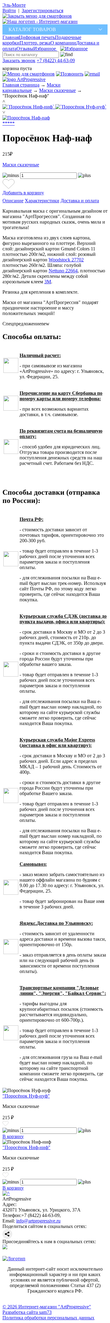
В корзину (13, 1136)
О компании (63, 42)
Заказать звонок (18, 60)
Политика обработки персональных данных (48, 1317)
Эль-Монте (14, 5)
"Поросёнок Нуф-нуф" (26, 1095)
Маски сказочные (57, 90)
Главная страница (20, 84)
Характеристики (42, 200)
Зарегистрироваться (42, 10)
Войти (9, 10)
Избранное (45, 48)
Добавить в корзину (23, 192)
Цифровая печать (37, 37)
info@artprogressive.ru (38, 1220)
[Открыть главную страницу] (40, 21)
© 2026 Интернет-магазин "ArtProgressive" (46, 1306)
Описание (13, 200)
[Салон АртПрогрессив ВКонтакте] (4, 1247)
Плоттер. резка (35, 42)
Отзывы (24, 48)
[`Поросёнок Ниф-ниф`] (28, 106)
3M (47, 281)
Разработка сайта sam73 (27, 1312)
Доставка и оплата (80, 200)
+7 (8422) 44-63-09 (56, 60)
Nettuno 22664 (63, 270)
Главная (10, 37)
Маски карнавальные (31, 87)
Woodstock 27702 (66, 259)
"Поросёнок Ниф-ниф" (26, 1147)
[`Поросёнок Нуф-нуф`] (80, 106)
